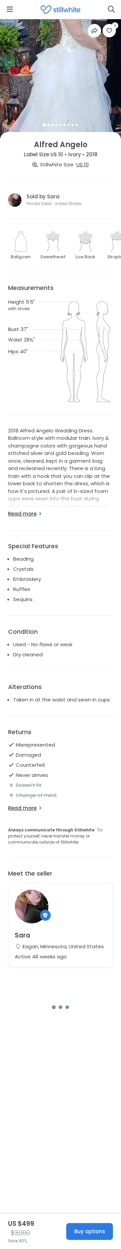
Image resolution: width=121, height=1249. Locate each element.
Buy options (89, 1231)
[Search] (111, 9)
